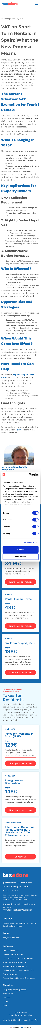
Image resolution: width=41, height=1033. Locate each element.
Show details (29, 542)
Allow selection (20, 556)
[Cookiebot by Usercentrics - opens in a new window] (29, 474)
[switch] (35, 520)
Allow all (20, 549)
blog (19, 430)
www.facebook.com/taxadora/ (17, 910)
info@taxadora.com (11, 938)
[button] (36, 3)
